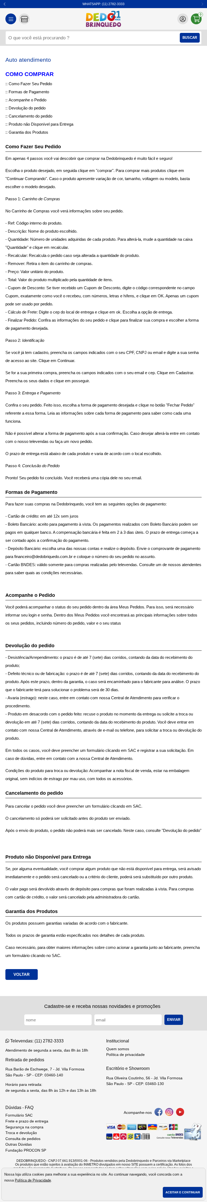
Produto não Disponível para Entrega (41, 124)
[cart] (196, 18)
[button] (5, 4)
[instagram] (169, 1113)
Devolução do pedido (27, 108)
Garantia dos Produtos (28, 132)
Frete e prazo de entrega (26, 1121)
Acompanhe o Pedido (27, 100)
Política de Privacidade (33, 1180)
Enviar (173, 1020)
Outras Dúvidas (18, 1144)
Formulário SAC (19, 1115)
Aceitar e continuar (182, 1192)
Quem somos (117, 1049)
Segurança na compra (24, 1127)
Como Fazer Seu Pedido (30, 83)
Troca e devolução (21, 1133)
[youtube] (180, 1113)
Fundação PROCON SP (25, 1150)
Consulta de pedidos (22, 1139)
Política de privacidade (125, 1055)
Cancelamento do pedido (30, 116)
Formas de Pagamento (29, 91)
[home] (103, 19)
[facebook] (158, 1113)
